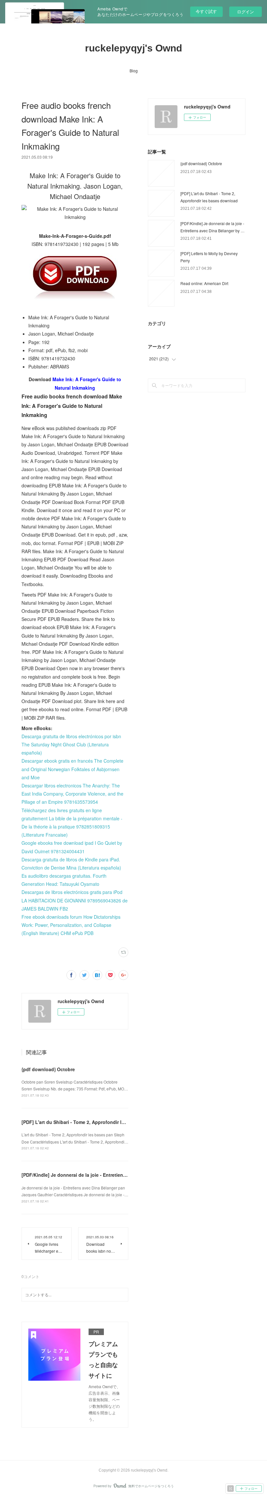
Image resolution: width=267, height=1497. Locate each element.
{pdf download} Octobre (48, 1069)
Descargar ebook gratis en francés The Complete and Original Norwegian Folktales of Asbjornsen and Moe (72, 768)
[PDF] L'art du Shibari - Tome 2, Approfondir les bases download (93, 1122)
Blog (134, 70)
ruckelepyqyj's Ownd (133, 48)
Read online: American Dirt (204, 283)
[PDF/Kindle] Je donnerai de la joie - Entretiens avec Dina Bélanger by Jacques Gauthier (119, 1175)
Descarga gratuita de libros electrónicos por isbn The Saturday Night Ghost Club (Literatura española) (71, 744)
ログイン (245, 11)
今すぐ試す (206, 11)
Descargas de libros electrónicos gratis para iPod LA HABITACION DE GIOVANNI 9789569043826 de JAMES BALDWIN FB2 (74, 900)
